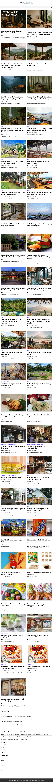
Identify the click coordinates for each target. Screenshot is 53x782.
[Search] (51, 7)
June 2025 (3, 749)
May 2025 (3, 752)
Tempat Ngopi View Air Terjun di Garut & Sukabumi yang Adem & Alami (12, 130)
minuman (37, 29)
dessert (32, 29)
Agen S (3, 69)
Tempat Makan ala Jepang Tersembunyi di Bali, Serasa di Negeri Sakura (39, 257)
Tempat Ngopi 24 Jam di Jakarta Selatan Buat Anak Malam (13, 714)
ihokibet (2, 727)
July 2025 (3, 747)
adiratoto (29, 727)
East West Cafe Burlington (22, 780)
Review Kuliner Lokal (44, 29)
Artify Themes (41, 780)
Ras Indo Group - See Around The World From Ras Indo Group (14, 739)
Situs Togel (6, 727)
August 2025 (3, 744)
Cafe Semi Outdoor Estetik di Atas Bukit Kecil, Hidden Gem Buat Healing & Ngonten (12, 65)
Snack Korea (3, 664)
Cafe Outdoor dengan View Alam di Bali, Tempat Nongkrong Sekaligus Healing (38, 321)
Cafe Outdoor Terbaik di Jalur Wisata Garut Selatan (11, 721)
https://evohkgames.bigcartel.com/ (20, 727)
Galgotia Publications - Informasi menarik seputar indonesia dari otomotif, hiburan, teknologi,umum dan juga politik (24, 734)
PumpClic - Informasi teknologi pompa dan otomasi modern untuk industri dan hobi (18, 736)
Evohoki (11, 727)
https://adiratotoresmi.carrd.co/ (37, 727)
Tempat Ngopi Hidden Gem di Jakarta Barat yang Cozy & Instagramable (16, 716)
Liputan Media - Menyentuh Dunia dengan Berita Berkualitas (13, 731)
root (2, 670)
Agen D (3, 35)
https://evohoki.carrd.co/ (6, 728)
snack (28, 30)
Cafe (2, 29)
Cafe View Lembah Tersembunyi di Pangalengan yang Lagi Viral (14, 724)
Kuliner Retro (3, 413)
